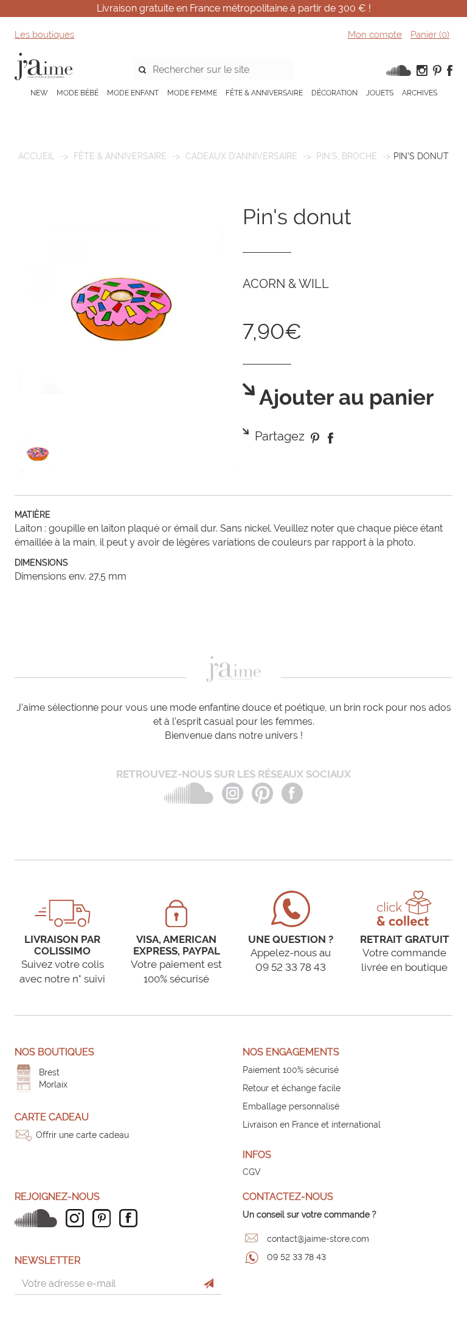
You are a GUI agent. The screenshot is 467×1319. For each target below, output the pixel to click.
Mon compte (375, 34)
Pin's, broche (346, 156)
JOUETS (379, 93)
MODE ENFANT (133, 93)
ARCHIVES (419, 93)
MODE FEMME (192, 93)
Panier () (429, 34)
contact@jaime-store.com (318, 1239)
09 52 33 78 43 (296, 1257)
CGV (252, 1172)
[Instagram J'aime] (78, 1218)
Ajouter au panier (344, 397)
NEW (39, 93)
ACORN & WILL (286, 283)
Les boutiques (44, 34)
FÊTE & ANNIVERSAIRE (264, 93)
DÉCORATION (334, 93)
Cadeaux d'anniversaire (241, 156)
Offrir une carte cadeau (82, 1135)
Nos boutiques (54, 1052)
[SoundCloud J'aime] (39, 1218)
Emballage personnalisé (291, 1106)
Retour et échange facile (292, 1088)
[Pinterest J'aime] (104, 1218)
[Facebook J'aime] (131, 1218)
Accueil (36, 156)
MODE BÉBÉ (78, 93)
